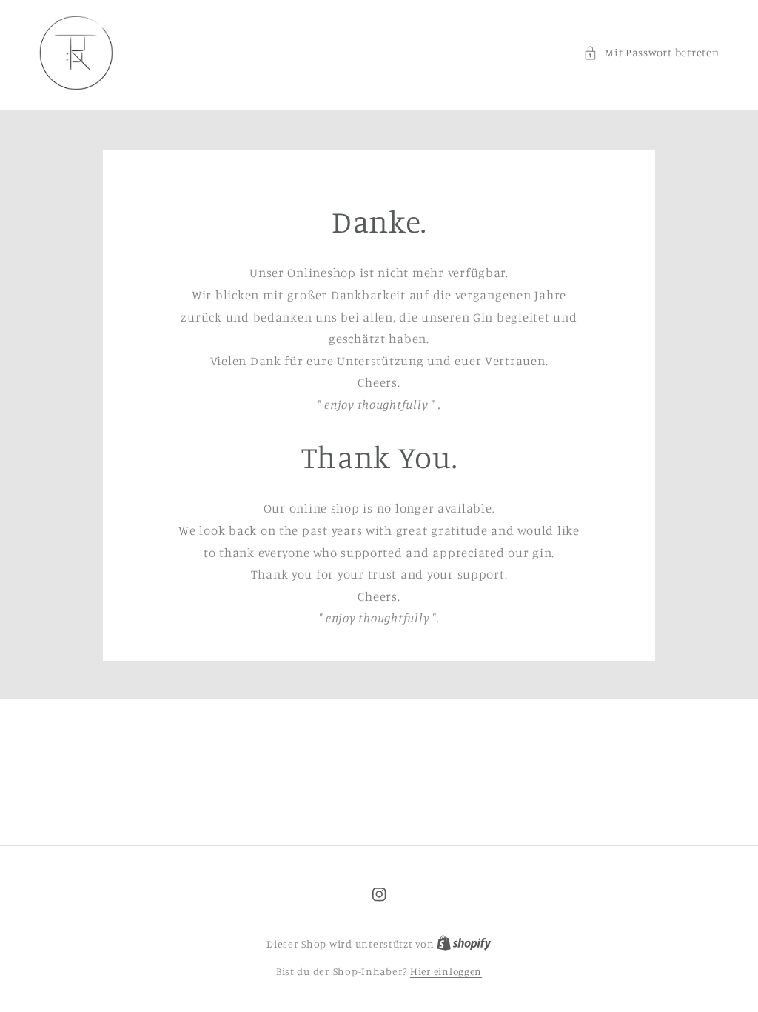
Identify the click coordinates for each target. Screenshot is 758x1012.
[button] (651, 52)
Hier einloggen (446, 971)
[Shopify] (464, 944)
